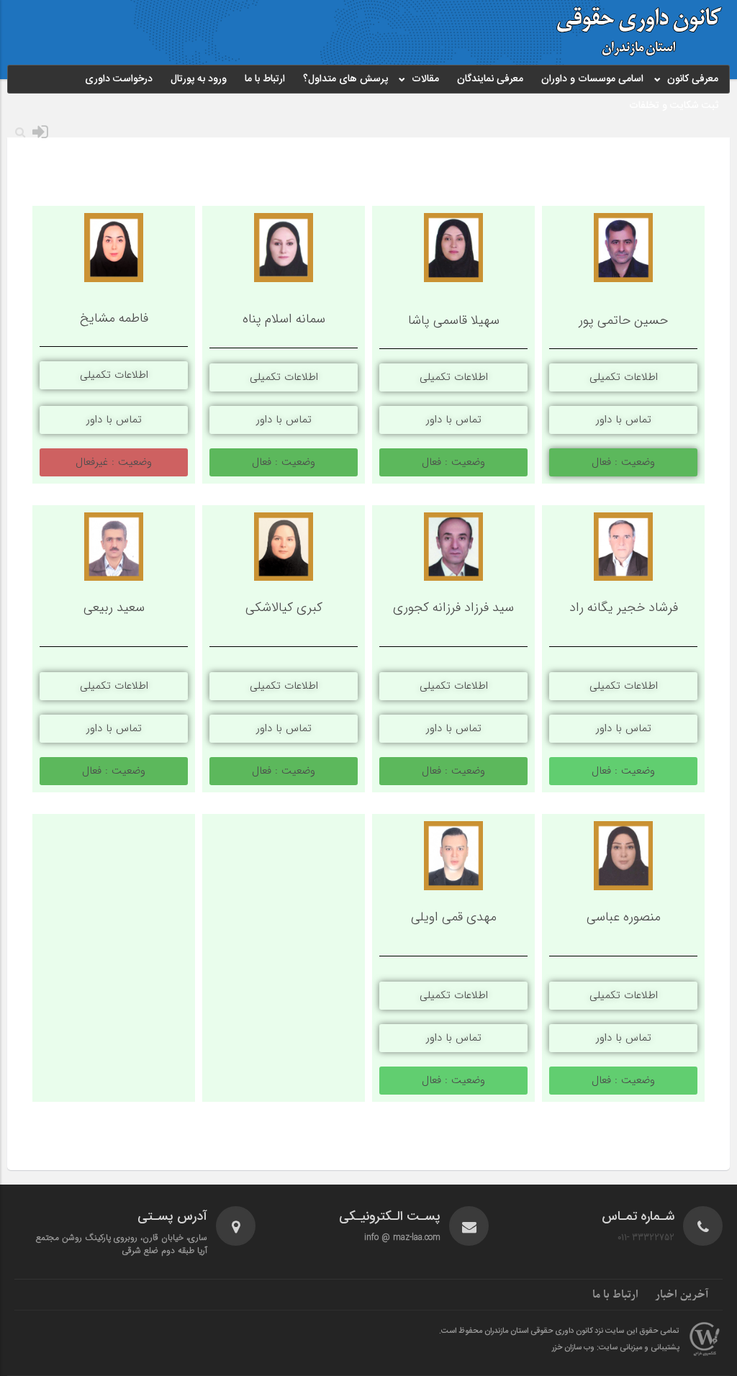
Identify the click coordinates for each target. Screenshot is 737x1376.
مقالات (425, 79)
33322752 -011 (646, 1237)
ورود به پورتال (199, 79)
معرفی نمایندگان (490, 79)
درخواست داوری (119, 79)
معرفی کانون (692, 79)
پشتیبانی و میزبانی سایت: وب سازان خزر (615, 1347)
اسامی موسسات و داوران (592, 79)
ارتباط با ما (265, 79)
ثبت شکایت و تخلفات (673, 105)
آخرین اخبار (681, 1295)
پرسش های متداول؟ (345, 79)
